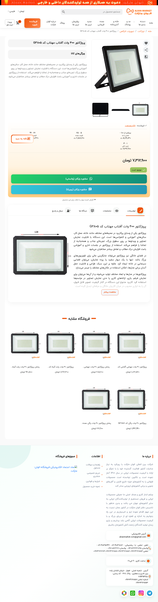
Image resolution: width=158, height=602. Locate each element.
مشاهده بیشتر (110, 292)
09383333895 (134, 548)
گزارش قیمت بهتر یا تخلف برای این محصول (78, 200)
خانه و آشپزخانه (114, 23)
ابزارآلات (141, 31)
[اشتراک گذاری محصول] (146, 50)
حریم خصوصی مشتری (93, 475)
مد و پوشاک (128, 23)
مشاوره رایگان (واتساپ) (77, 178)
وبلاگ (62, 23)
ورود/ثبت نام (10, 23)
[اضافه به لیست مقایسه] (146, 57)
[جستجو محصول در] (63, 12)
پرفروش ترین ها (75, 23)
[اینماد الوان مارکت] (53, 469)
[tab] (135, 210)
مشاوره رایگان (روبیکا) (76, 189)
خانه (151, 23)
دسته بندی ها (142, 23)
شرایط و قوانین (93, 481)
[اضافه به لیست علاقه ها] (146, 43)
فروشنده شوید (33, 23)
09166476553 (137, 551)
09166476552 (124, 551)
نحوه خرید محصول (91, 486)
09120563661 (113, 548)
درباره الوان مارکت (51, 23)
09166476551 (111, 551)
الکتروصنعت (130, 125)
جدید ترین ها (88, 23)
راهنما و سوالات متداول (93, 466)
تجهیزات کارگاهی (127, 31)
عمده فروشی (101, 23)
